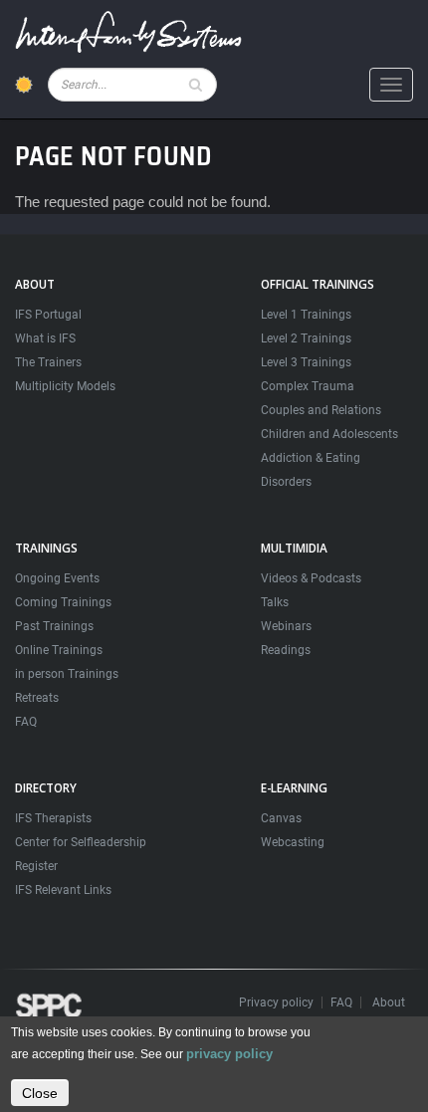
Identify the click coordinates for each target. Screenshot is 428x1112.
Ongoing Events (57, 578)
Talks (275, 602)
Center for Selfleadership (80, 842)
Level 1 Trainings (306, 315)
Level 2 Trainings (306, 338)
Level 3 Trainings (306, 362)
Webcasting (292, 842)
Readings (286, 650)
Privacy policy (276, 1002)
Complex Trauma (307, 386)
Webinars (286, 626)
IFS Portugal (48, 315)
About (388, 1002)
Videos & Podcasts (311, 578)
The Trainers (48, 362)
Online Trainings (59, 650)
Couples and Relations (321, 410)
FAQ (26, 722)
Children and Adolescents (329, 434)
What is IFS (45, 338)
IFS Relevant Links (63, 890)
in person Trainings (66, 674)
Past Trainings (54, 626)
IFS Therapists (53, 818)
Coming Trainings (63, 602)
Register (36, 866)
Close (40, 1093)
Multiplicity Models (65, 386)
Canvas (281, 818)
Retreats (37, 698)
